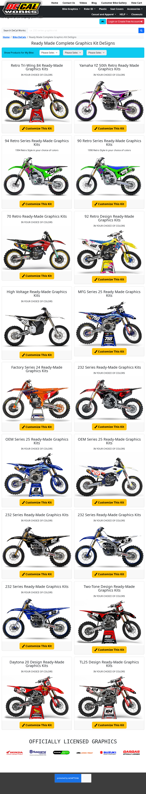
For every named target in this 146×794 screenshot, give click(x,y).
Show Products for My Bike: (19, 52)
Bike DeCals (19, 37)
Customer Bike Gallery (114, 2)
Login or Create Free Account (124, 21)
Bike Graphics (70, 9)
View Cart (136, 2)
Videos (83, 2)
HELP (123, 14)
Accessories (134, 9)
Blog (94, 2)
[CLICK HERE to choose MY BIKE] (102, 21)
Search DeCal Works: (15, 30)
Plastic (103, 9)
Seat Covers (116, 9)
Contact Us (69, 2)
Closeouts (136, 14)
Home (54, 2)
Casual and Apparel (103, 14)
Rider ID (89, 9)
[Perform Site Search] (141, 30)
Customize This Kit (38, 128)
